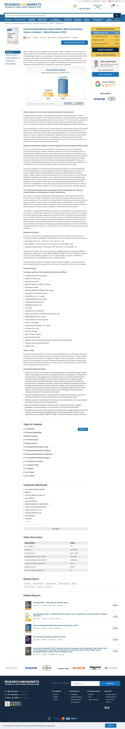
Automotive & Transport (68, 19)
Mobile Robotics (64, 584)
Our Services (117, 19)
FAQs (89, 697)
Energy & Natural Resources (56, 19)
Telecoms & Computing (78, 19)
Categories (74, 694)
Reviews (55, 699)
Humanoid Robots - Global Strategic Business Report (50, 602)
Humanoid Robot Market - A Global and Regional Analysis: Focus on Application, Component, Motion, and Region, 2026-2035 (70, 615)
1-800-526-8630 (84, 8)
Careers (55, 697)
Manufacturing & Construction (42, 19)
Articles (108, 702)
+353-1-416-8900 (97, 6)
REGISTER (110, 683)
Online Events (110, 699)
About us (56, 694)
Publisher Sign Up (111, 694)
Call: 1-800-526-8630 (105, 70)
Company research (76, 697)
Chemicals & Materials (31, 19)
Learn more (51, 726)
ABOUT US (86, 1)
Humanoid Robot (38, 584)
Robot (74, 584)
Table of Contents (11, 55)
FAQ (104, 1)
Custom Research (76, 699)
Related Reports (11, 64)
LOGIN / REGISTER (115, 1)
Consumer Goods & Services (97, 19)
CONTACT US (96, 1)
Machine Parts (51, 584)
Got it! (110, 725)
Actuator (27, 584)
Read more (56, 529)
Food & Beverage (87, 19)
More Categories (109, 19)
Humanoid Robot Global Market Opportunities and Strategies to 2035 (55, 625)
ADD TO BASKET (105, 50)
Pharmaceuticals (20, 19)
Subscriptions (75, 702)
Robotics (40, 587)
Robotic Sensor (30, 587)
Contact (90, 694)
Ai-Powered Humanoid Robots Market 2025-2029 (49, 637)
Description (9, 52)
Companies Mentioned (13, 58)
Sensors (48, 587)
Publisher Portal (111, 697)
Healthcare (8, 19)
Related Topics (10, 61)
